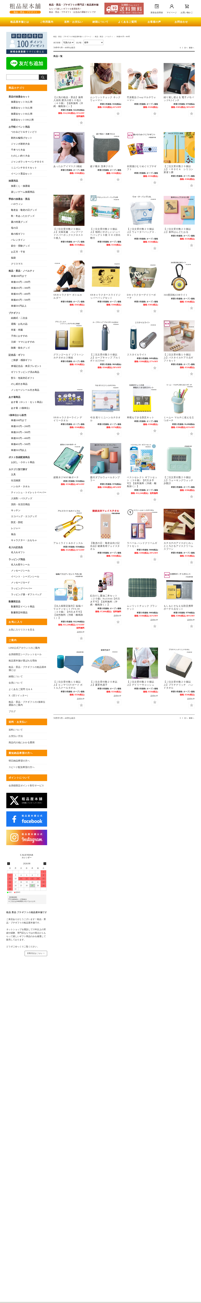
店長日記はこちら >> (36, 953)
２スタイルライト (137, 354)
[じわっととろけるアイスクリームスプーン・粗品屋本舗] (179, 524)
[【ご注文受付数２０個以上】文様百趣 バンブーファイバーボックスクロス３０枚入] (68, 210)
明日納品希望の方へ (19, 760)
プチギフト (14, 313)
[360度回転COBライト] (179, 276)
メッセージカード (20, 582)
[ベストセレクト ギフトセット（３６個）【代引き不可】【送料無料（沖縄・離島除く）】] (142, 458)
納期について (100, 21)
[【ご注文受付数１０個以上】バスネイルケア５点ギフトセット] (179, 335)
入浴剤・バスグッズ (21, 498)
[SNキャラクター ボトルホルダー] (68, 276)
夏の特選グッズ (19, 222)
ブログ (12, 711)
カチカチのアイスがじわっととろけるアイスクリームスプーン (178, 546)
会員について (16, 683)
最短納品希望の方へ (21, 753)
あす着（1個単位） (21, 408)
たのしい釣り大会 (20, 156)
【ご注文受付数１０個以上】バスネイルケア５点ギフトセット (178, 357)
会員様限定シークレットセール (25, 654)
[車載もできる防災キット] (142, 398)
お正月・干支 (18, 252)
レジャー (15, 528)
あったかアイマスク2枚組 (67, 166)
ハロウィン (17, 204)
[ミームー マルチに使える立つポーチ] (179, 398)
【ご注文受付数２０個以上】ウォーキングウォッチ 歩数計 (178, 480)
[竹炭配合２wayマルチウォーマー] (142, 78)
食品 (13, 534)
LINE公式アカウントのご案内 (24, 648)
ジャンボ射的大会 (20, 144)
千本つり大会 (18, 150)
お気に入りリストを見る (22, 629)
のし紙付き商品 (19, 384)
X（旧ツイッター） (19, 695)
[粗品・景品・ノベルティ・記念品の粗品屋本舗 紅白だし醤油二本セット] (105, 582)
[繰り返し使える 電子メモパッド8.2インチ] (179, 78)
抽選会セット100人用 (22, 120)
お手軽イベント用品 (19, 127)
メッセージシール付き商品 (25, 390)
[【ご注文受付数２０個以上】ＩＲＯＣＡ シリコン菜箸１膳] (179, 147)
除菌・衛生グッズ (20, 348)
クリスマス (17, 263)
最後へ (191, 48)
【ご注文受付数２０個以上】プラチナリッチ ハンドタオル (178, 684)
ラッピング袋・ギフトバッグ (26, 594)
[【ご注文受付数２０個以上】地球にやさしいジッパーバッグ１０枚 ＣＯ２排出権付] (105, 210)
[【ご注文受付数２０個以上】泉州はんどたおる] (179, 210)
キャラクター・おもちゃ (24, 540)
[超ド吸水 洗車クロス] (105, 147)
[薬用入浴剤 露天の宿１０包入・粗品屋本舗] (68, 78)
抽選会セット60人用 (21, 114)
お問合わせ (181, 21)
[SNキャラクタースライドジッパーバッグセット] (105, 276)
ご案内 (13, 640)
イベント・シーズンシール (25, 576)
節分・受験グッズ (20, 246)
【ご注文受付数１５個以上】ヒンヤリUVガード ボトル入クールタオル (68, 684)
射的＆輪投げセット (21, 138)
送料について (16, 730)
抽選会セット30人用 (21, 102)
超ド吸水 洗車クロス (101, 166)
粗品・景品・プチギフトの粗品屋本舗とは (27, 668)
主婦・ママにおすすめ (23, 342)
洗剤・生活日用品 (20, 504)
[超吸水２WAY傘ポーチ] (68, 458)
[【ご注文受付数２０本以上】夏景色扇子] (105, 663)
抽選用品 (13, 180)
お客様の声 (154, 21)
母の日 (14, 228)
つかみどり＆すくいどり (24, 132)
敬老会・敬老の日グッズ (24, 210)
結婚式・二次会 (19, 318)
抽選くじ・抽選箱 (20, 186)
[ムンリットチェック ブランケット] (142, 587)
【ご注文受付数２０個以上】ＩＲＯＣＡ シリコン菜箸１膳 (178, 169)
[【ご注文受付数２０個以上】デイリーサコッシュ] (142, 663)
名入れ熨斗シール (20, 564)
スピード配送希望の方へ (22, 767)
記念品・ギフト (17, 355)
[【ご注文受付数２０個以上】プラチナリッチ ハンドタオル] (179, 663)
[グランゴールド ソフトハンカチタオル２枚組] (68, 335)
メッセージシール (20, 570)
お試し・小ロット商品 (23, 462)
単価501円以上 (19, 306)
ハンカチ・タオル (20, 486)
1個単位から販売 (17, 415)
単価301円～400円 (20, 294)
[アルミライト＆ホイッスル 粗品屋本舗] (68, 524)
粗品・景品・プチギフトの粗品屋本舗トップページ (72, 36)
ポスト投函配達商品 (19, 457)
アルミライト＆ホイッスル (68, 543)
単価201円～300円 (20, 288)
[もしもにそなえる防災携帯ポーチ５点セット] (179, 587)
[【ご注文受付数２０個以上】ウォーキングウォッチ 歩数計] (179, 458)
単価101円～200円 (20, 282)
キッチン (15, 510)
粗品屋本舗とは (19, 21)
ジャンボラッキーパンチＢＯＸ (27, 161)
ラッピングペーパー (21, 588)
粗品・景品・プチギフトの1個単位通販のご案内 (27, 703)
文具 (13, 474)
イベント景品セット (21, 173)
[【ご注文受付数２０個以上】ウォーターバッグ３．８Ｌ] (142, 210)
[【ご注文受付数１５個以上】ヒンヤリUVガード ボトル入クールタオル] (68, 663)
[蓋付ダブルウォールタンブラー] (105, 458)
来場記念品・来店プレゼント (26, 366)
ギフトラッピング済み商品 (25, 372)
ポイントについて (19, 777)
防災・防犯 (17, 522)
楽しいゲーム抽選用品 (23, 192)
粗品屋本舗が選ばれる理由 (23, 660)
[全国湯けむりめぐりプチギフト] (142, 147)
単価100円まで (19, 276)
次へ (186, 48)
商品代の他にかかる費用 (22, 742)
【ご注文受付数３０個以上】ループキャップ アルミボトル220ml (105, 357)
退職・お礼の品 (19, 324)
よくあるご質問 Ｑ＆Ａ (21, 689)
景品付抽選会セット (19, 96)
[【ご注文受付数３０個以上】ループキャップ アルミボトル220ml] (105, 335)
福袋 (13, 258)
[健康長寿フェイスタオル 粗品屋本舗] (105, 524)
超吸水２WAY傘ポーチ (66, 477)
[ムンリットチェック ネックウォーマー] (105, 78)
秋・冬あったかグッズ (23, 216)
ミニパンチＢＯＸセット (24, 167)
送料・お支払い (73, 21)
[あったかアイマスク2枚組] (68, 147)
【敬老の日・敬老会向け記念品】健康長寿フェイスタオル (105, 546)
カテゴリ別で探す (18, 469)
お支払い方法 (16, 736)
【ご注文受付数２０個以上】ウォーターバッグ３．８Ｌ (142, 232)
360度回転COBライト (176, 294)
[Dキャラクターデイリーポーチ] (142, 276)
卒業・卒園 (17, 330)
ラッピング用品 (17, 559)
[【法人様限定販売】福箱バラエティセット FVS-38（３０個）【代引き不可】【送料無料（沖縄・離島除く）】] (68, 587)
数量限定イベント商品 (23, 606)
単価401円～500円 (20, 300)
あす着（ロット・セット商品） (27, 402)
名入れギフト (18, 552)
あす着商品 (14, 397)
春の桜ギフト (18, 234)
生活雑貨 (15, 480)
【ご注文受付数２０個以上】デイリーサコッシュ (140, 683)
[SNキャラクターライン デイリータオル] (68, 398)
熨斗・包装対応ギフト (23, 378)
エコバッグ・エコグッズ (24, 516)
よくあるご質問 (127, 21)
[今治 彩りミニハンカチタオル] (105, 398)
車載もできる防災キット (140, 417)
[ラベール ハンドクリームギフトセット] (142, 524)
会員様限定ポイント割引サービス (26, 785)
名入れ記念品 (16, 547)
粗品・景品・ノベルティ (104, 36)
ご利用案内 (46, 21)
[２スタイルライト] (142, 335)
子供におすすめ (19, 336)
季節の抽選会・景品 (19, 199)
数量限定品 (14, 601)
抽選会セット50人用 (21, 108)
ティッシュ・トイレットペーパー (28, 492)
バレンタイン (18, 240)
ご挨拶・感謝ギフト (21, 360)
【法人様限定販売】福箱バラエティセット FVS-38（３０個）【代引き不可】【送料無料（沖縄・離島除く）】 (68, 612)
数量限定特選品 (19, 612)
